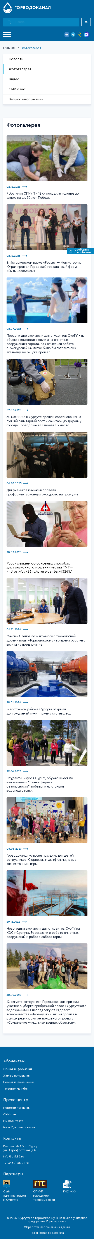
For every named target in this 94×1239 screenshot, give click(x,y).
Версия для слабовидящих (86, 22)
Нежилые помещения (18, 1082)
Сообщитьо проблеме (83, 251)
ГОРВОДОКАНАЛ (32, 7)
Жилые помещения (16, 1075)
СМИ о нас (17, 89)
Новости (16, 59)
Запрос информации (26, 99)
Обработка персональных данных (47, 1227)
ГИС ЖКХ (69, 1191)
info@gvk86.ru (13, 1156)
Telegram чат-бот (16, 1088)
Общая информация (17, 1069)
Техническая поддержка (47, 1232)
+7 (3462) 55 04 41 (16, 1162)
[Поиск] (9, 22)
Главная (9, 47)
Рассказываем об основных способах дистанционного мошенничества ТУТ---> (40, 567)
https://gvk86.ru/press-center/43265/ (40, 571)
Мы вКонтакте (13, 1120)
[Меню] (7, 34)
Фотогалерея (20, 69)
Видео (14, 79)
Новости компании (17, 1107)
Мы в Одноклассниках (19, 1127)
